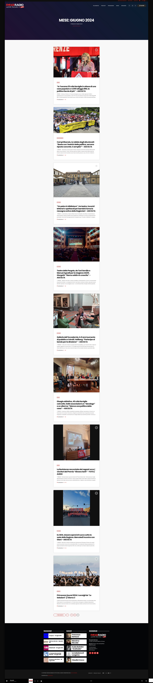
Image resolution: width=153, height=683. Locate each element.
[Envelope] (97, 653)
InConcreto (50, 675)
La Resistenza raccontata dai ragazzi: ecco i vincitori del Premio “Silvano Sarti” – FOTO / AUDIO (76, 471)
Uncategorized (60, 138)
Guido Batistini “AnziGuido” (77, 648)
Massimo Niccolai (75, 642)
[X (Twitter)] (141, 0)
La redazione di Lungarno (78, 654)
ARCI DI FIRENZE (74, 672)
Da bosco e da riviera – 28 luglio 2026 (55, 660)
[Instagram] (144, 0)
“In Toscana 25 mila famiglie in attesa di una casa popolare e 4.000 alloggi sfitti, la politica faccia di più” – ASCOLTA (76, 88)
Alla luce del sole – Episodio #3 (56, 641)
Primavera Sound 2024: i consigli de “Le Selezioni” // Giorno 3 (74, 596)
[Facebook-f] (93, 653)
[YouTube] (139, 0)
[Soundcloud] (142, 0)
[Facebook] (145, 0)
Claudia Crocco (78, 660)
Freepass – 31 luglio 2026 (55, 635)
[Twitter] (95, 653)
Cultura (58, 202)
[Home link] (12, 6)
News (58, 82)
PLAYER (141, 5)
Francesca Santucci (76, 636)
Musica (58, 591)
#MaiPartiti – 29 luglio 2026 (56, 648)
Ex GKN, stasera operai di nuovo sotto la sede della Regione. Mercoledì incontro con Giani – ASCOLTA (76, 537)
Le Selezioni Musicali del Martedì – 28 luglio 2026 (55, 654)
